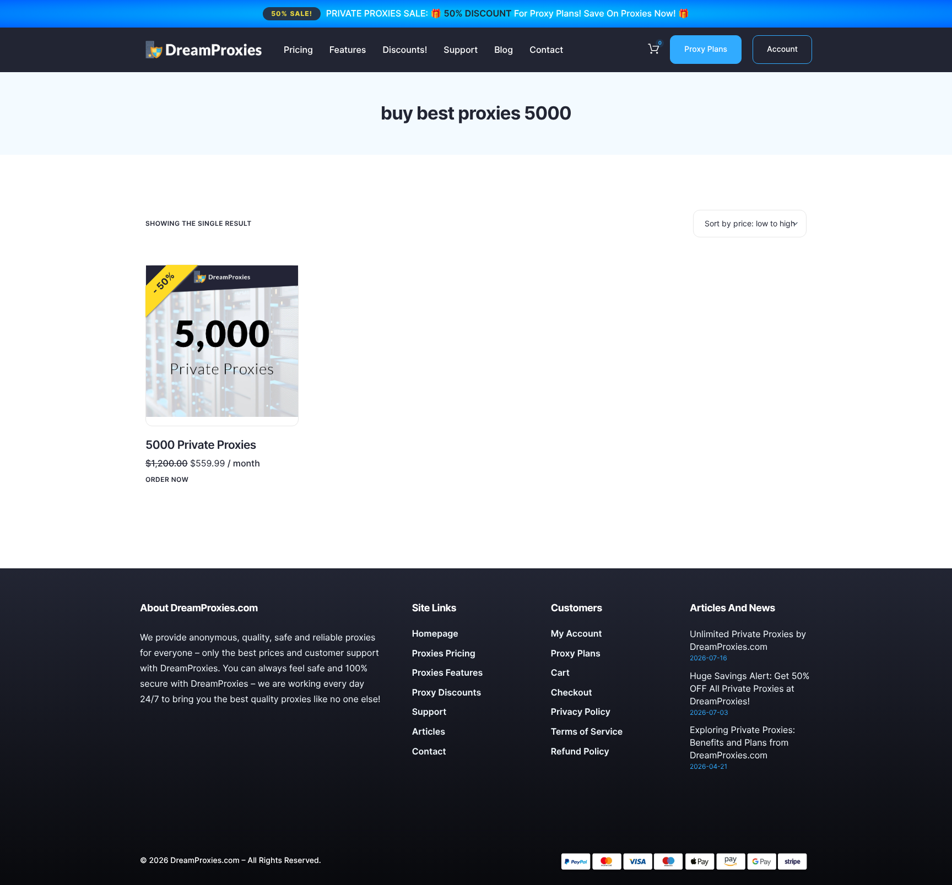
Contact (546, 49)
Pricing (298, 49)
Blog (503, 49)
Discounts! (404, 49)
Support (460, 49)
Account (782, 49)
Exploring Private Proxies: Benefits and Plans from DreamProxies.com (742, 742)
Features (347, 49)
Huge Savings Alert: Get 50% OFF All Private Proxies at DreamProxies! (750, 688)
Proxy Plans (705, 49)
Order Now (166, 480)
